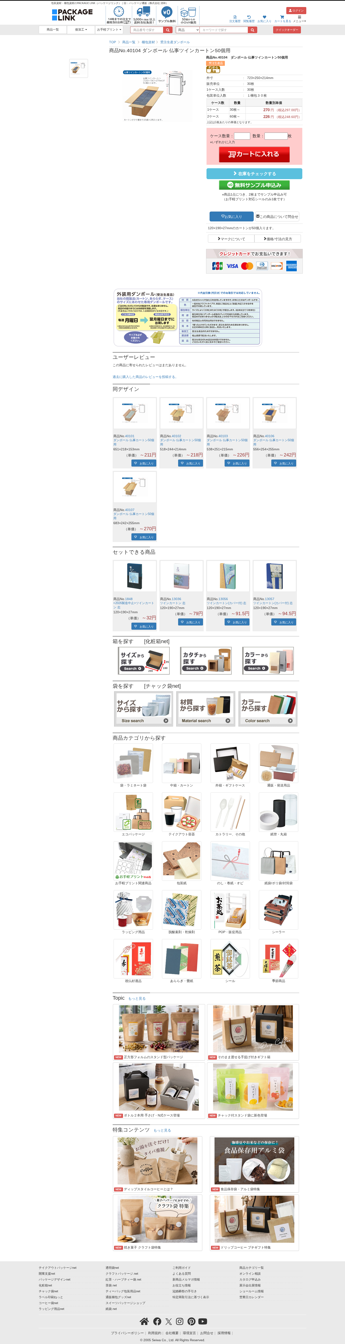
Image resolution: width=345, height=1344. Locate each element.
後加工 (80, 29)
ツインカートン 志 (172, 603)
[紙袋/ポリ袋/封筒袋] (278, 861)
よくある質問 (181, 1273)
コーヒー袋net (48, 1303)
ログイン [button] (298, 10)
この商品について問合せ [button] (279, 216)
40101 (129, 436)
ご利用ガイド (181, 1267)
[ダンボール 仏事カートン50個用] (134, 413)
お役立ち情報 (181, 1285)
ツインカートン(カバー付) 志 (226, 603)
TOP (112, 42)
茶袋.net (111, 1285)
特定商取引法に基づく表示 (190, 1297)
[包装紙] (181, 861)
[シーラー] (278, 910)
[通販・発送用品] (278, 763)
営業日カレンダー (251, 1297)
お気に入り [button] (233, 216)
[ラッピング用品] (133, 910)
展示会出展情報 (250, 1285)
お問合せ (206, 1333)
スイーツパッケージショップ (125, 1303)
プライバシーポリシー (127, 1333)
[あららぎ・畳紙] (181, 958)
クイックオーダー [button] (287, 29)
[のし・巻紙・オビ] (230, 861)
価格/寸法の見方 (279, 238)
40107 (129, 510)
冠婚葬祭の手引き (184, 1291)
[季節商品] (278, 958)
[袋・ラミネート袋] (133, 763)
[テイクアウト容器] (181, 812)
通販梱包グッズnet (118, 1297)
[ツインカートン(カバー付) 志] (228, 576)
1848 (129, 599)
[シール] (230, 958)
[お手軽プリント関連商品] (133, 861)
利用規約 (154, 1333)
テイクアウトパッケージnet (58, 1267)
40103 (223, 436)
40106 (269, 436)
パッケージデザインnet (54, 1279)
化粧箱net (45, 1285)
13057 (269, 599)
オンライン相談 (250, 1273)
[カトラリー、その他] (230, 812)
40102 (176, 436)
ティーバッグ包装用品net (123, 1291)
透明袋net (112, 1267)
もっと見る (137, 998)
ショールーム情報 (251, 1291)
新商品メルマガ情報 (186, 1279)
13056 (223, 599)
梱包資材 (148, 42)
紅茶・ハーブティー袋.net (123, 1279)
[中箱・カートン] (181, 763)
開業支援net (47, 1273)
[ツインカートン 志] (181, 576)
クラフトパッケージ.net (122, 1273)
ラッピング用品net (51, 1309)
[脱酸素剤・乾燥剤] (181, 910)
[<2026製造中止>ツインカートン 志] (134, 576)
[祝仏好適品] (133, 958)
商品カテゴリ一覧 (251, 1267)
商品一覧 (53, 29)
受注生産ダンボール (175, 42)
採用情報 (224, 1333)
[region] (206, 42)
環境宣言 (189, 1333)
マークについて (233, 238)
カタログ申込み (250, 1279)
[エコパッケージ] (133, 812)
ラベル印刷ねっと (51, 1297)
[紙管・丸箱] (278, 812)
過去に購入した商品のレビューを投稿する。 (145, 377)
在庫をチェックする (256, 173)
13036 (176, 599)
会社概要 (172, 1333)
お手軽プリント (108, 29)
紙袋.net (111, 1309)
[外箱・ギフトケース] (230, 763)
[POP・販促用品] (230, 910)
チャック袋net (48, 1291)
